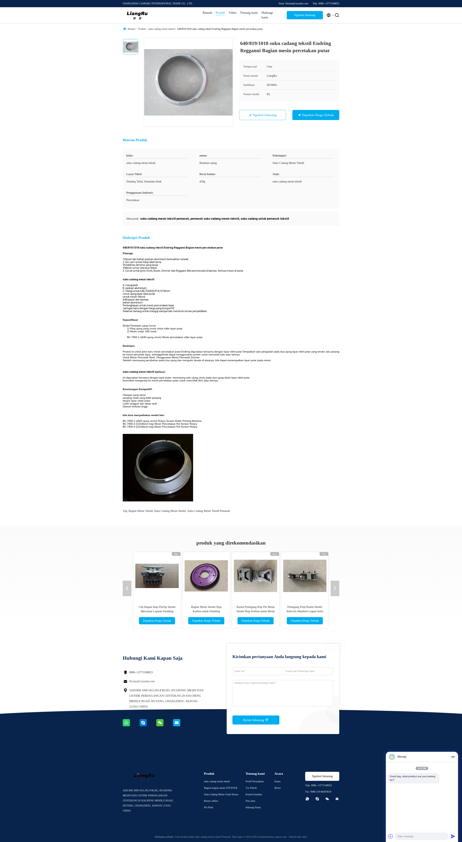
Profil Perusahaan (255, 781)
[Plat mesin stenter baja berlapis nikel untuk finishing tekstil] (157, 575)
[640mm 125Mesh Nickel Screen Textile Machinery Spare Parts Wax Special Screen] (206, 575)
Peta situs (250, 801)
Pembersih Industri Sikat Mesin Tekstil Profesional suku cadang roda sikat (305, 611)
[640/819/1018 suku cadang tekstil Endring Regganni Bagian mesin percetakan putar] (188, 82)
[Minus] (453, 757)
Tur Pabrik (251, 788)
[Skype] (148, 725)
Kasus (277, 781)
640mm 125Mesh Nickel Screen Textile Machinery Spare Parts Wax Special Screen (206, 611)
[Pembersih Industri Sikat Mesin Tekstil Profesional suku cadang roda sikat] (304, 575)
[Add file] (390, 836)
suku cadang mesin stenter (170, 510)
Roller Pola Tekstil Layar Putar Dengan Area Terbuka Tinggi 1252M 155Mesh (255, 611)
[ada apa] (131, 725)
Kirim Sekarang (254, 720)
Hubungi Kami (253, 807)
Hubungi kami (267, 15)
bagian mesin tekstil (140, 510)
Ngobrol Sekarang (304, 15)
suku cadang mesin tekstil (161, 29)
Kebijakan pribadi (164, 837)
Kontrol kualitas (254, 794)
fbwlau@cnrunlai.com (142, 681)
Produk (220, 12)
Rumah (207, 12)
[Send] (453, 836)
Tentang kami (249, 12)
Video (232, 12)
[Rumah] (137, 15)
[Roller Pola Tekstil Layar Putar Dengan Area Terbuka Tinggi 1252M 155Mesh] (255, 575)
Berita (277, 788)
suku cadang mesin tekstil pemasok (209, 510)
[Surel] (181, 725)
